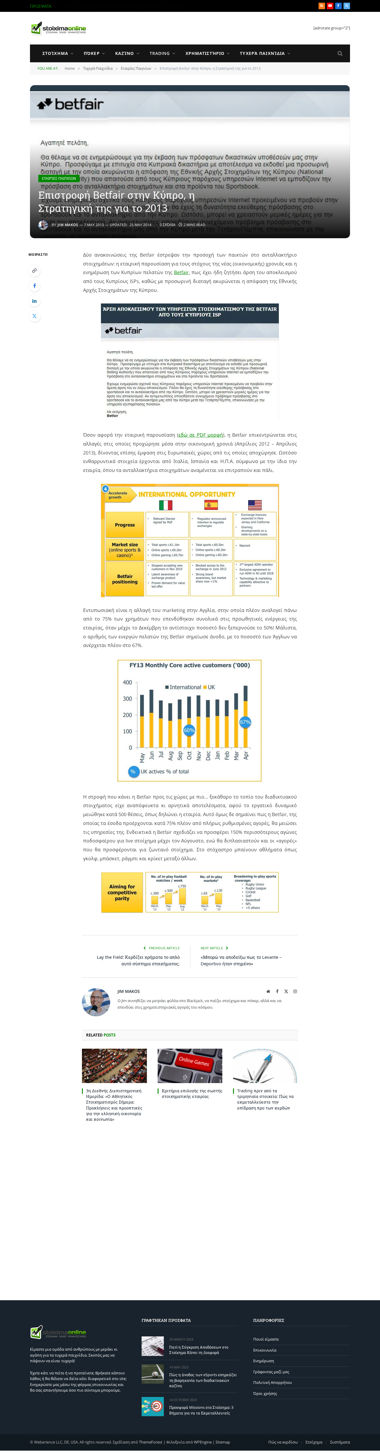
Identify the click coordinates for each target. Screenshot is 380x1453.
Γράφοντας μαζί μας (271, 1371)
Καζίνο (124, 53)
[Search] (339, 53)
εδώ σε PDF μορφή (200, 435)
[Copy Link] (34, 270)
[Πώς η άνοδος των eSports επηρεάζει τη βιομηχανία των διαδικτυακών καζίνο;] (153, 1374)
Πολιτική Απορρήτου (272, 1382)
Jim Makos (68, 224)
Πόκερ (92, 53)
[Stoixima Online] (58, 28)
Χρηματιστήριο (205, 53)
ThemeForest (150, 1442)
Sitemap (223, 1442)
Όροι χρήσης (265, 1393)
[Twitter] (34, 316)
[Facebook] (34, 286)
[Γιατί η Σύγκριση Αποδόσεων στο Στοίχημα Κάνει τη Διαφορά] (153, 1346)
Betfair (181, 272)
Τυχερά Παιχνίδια (262, 53)
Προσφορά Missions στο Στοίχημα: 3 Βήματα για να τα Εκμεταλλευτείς (201, 1410)
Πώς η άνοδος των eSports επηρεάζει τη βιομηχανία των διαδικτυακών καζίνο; (128, 6)
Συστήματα (340, 1442)
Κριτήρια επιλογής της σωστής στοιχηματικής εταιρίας (192, 1093)
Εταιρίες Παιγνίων (59, 178)
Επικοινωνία (264, 1350)
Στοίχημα (55, 53)
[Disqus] (190, 1210)
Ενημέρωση (263, 1360)
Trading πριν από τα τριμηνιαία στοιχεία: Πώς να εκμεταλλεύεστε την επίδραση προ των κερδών (265, 1099)
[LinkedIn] (34, 301)
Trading (160, 53)
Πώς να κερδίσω (283, 1442)
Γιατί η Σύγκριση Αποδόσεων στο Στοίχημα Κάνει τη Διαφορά (198, 1349)
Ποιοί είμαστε (266, 1339)
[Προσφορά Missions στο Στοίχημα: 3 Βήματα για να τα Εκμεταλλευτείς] (153, 1406)
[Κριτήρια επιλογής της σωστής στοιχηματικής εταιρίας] (190, 1066)
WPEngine (203, 1442)
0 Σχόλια (167, 224)
